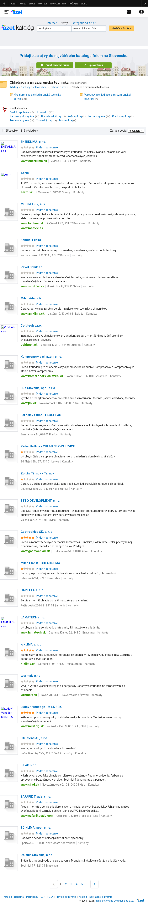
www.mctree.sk (32, 228)
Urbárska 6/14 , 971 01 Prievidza (40, 578)
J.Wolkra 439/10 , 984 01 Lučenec (60, 344)
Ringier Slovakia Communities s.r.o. (115, 900)
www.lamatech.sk (33, 632)
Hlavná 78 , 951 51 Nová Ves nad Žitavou (64, 695)
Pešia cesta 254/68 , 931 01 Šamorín (43, 605)
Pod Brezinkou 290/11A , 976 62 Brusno (45, 255)
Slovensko (42, 112)
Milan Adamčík (31, 298)
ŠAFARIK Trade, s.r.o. (36, 796)
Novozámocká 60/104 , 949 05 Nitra (63, 784)
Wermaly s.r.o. (31, 676)
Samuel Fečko (31, 240)
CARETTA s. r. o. (32, 590)
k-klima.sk (28, 664)
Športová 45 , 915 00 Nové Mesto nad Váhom (48, 843)
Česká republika (19, 112)
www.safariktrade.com (37, 815)
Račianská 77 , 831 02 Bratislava (66, 223)
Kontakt (83, 897)
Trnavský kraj (44, 120)
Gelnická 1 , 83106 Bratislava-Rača (77, 815)
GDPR (43, 897)
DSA (51, 897)
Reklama (19, 897)
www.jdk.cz (29, 403)
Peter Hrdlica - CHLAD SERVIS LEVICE (48, 446)
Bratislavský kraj (51, 116)
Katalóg (8, 897)
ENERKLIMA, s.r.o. (33, 142)
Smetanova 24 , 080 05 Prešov (39, 434)
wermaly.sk (29, 695)
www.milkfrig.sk (32, 726)
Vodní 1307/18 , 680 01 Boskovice (86, 376)
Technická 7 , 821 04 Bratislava (39, 865)
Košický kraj (75, 116)
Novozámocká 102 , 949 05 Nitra (59, 403)
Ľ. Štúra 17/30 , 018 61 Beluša (65, 313)
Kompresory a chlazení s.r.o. (41, 356)
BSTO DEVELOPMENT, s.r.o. (40, 500)
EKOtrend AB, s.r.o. (34, 738)
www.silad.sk (30, 784)
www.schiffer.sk (32, 286)
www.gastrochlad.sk (35, 551)
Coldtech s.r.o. (31, 325)
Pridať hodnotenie (47, 147)
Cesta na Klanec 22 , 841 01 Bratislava (72, 632)
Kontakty (85, 161)
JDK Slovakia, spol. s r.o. (38, 388)
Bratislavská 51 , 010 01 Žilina (70, 551)
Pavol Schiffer (31, 267)
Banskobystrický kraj (22, 116)
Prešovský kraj (121, 116)
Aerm (25, 173)
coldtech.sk (29, 345)
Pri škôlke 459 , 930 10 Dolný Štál (66, 726)
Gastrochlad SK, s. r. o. (37, 532)
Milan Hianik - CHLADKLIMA (40, 563)
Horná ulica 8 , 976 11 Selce (63, 286)
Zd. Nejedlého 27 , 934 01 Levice (40, 461)
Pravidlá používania (66, 897)
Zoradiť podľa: (118, 130)
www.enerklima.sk (34, 161)
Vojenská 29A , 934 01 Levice (38, 519)
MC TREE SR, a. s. (33, 204)
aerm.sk (27, 192)
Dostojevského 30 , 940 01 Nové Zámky (44, 488)
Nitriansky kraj (96, 116)
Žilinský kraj (66, 120)
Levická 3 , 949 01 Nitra (63, 161)
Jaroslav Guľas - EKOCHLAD (41, 415)
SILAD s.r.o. (29, 765)
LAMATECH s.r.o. (33, 617)
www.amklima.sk (33, 313)
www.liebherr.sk (32, 223)
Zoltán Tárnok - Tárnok (37, 473)
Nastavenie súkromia (100, 897)
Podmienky (32, 897)
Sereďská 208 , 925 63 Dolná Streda (60, 663)
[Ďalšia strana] (94, 884)
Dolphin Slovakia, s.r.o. (37, 855)
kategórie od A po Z (84, 23)
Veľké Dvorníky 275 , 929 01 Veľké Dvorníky (46, 753)
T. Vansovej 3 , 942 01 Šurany (53, 192)
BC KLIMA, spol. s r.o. (36, 827)
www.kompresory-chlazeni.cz (42, 376)
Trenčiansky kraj (19, 120)
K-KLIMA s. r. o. (31, 644)
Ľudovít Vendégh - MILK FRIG (41, 707)
